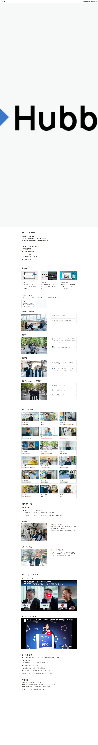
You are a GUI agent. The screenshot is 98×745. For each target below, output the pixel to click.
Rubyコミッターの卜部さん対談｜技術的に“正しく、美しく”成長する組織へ (64, 369)
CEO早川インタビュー (60, 385)
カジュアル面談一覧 (58, 550)
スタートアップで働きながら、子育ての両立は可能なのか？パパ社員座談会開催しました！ (64, 340)
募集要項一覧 (94, 1)
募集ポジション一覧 (57, 524)
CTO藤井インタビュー (60, 390)
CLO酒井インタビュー (60, 395)
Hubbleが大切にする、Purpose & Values (64, 316)
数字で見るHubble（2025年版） (62, 347)
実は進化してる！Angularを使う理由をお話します (64, 363)
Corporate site (86, 1)
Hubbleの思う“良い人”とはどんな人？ (64, 320)
